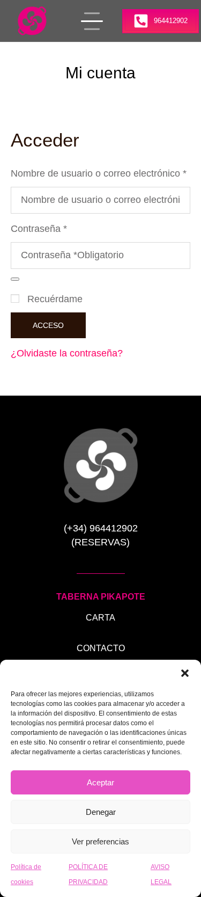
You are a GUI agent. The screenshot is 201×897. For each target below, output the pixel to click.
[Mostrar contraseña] (15, 279)
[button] (185, 673)
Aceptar (100, 782)
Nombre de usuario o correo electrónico (100, 172)
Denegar (101, 811)
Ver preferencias (100, 841)
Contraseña (42, 228)
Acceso (48, 325)
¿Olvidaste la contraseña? (67, 353)
